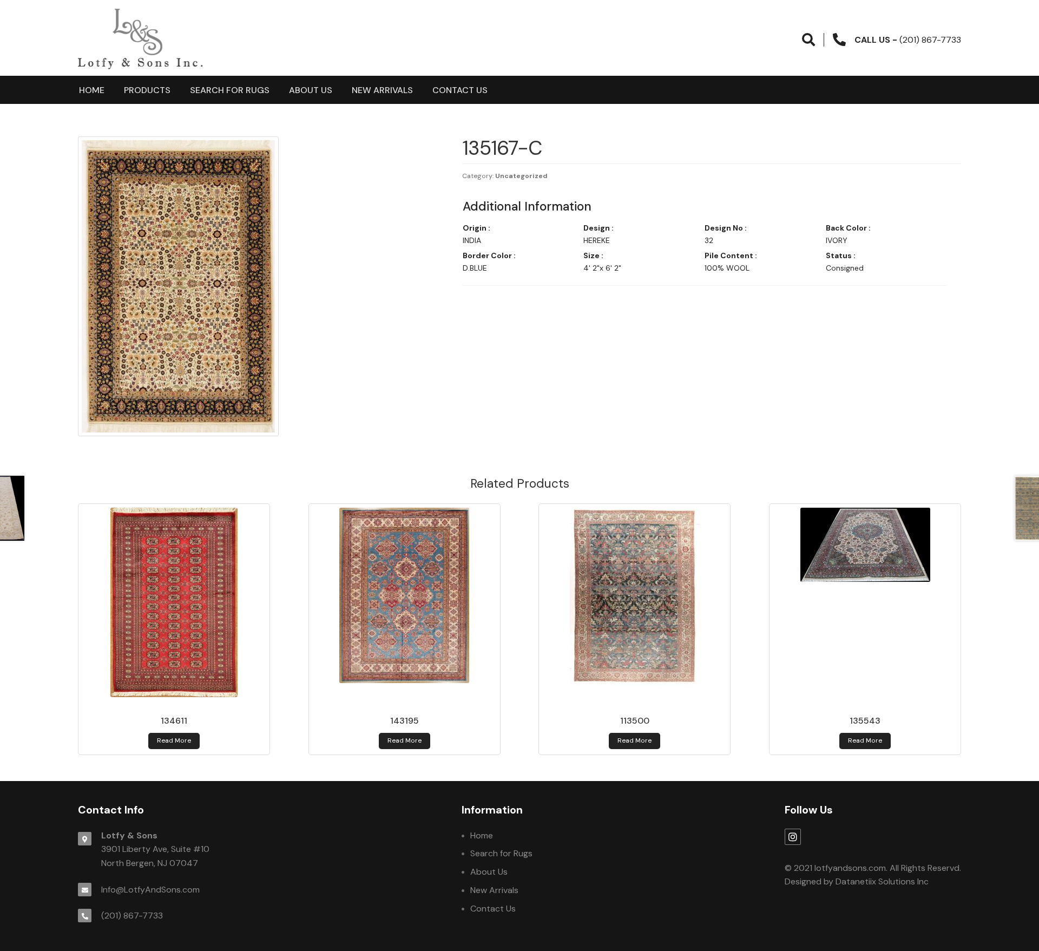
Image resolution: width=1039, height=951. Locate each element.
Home (91, 90)
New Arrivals (382, 90)
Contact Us (460, 90)
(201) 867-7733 (132, 915)
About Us (310, 90)
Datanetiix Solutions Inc (882, 881)
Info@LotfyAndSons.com (150, 889)
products (147, 90)
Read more (174, 740)
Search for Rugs (229, 90)
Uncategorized (521, 176)
